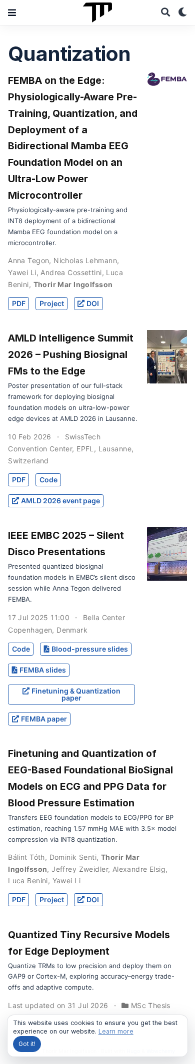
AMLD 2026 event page (60, 500)
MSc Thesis (150, 1005)
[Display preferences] (182, 12)
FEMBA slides (43, 670)
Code (49, 479)
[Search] (165, 12)
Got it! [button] (27, 1044)
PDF (19, 303)
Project (52, 303)
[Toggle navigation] (12, 12)
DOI (92, 303)
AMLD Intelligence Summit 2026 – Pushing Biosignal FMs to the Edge (71, 354)
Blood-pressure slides (90, 649)
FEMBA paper (44, 718)
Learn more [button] (116, 1031)
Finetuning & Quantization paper (76, 694)
